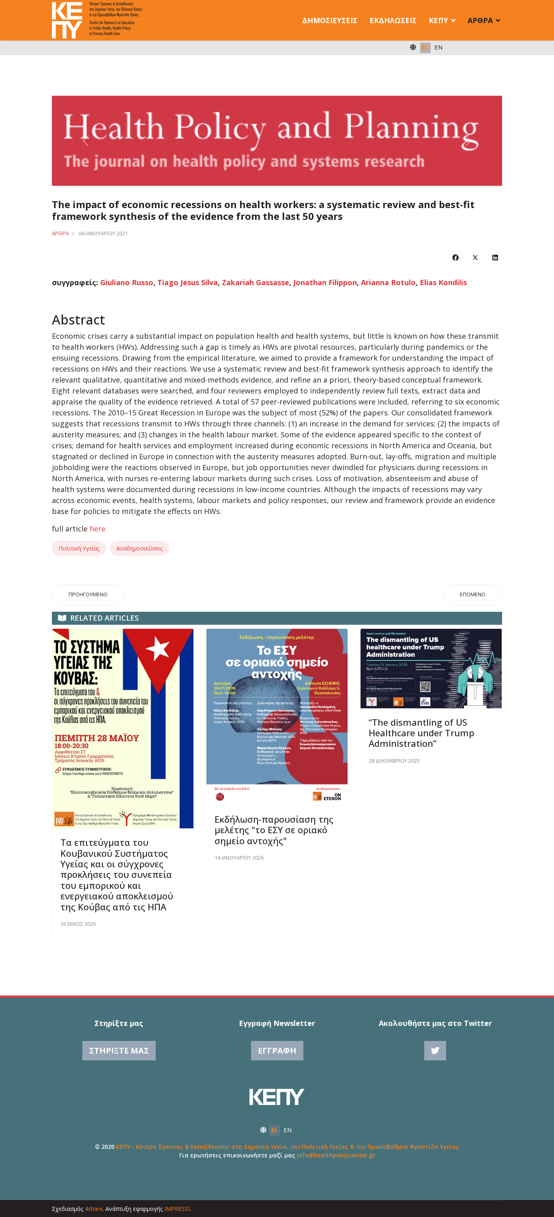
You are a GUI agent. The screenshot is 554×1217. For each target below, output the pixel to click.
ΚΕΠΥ (438, 20)
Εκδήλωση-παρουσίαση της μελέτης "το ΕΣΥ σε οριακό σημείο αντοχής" (274, 830)
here (97, 528)
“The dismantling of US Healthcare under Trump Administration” (421, 733)
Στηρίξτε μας (119, 1050)
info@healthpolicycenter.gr (336, 1155)
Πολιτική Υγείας (78, 548)
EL (425, 47)
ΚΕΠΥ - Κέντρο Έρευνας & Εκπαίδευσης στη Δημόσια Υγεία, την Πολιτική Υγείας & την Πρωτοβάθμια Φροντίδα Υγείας (287, 1146)
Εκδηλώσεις (393, 20)
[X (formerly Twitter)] (475, 257)
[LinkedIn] (495, 257)
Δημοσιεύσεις (329, 20)
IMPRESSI (177, 1209)
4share (94, 1209)
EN (438, 47)
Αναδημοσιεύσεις (139, 548)
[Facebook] (455, 257)
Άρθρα (480, 20)
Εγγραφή (277, 1050)
